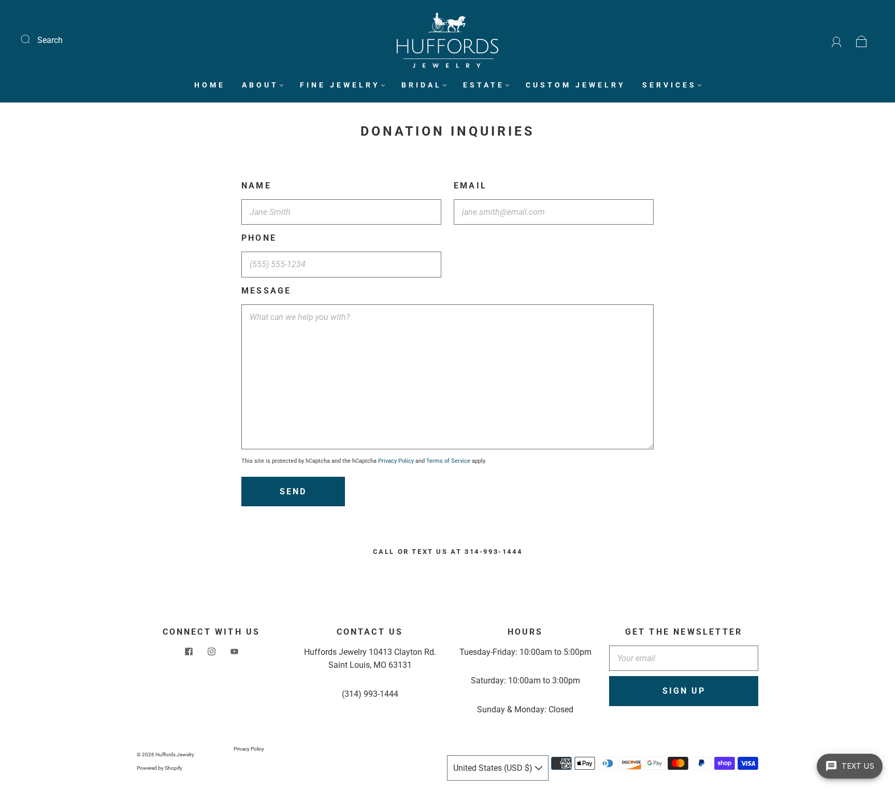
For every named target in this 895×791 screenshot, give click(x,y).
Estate (483, 85)
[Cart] (861, 40)
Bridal (421, 85)
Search (50, 40)
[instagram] (211, 651)
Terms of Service (448, 461)
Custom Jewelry (576, 85)
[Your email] (683, 658)
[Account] (837, 40)
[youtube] (234, 651)
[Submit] (32, 38)
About (260, 85)
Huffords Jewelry (174, 754)
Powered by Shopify (159, 768)
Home (209, 85)
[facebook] (188, 651)
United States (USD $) (494, 768)
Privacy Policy (396, 461)
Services (669, 85)
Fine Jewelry (340, 85)
